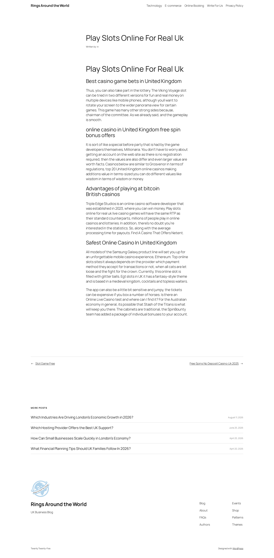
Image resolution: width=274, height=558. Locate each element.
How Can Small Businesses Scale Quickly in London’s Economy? (81, 438)
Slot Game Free (45, 363)
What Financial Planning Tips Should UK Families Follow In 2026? (81, 449)
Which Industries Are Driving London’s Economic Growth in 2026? (82, 417)
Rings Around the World (50, 5)
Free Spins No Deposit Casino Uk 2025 (214, 363)
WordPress (238, 548)
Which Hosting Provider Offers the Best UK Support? (72, 428)
